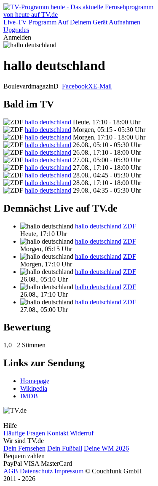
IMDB (29, 396)
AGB (10, 471)
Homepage (34, 380)
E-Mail (102, 86)
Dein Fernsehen (24, 448)
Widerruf (82, 433)
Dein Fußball (64, 448)
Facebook (75, 86)
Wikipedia (33, 388)
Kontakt (57, 433)
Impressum (68, 471)
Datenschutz (36, 471)
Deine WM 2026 (106, 448)
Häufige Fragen (24, 433)
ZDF (129, 226)
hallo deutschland (48, 122)
